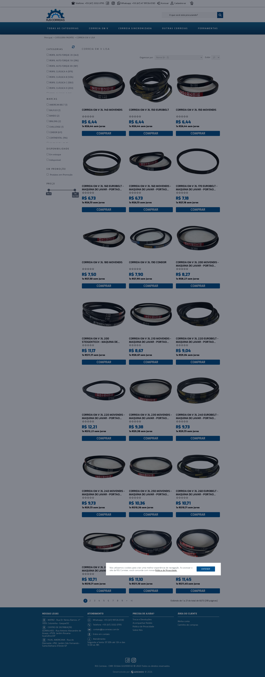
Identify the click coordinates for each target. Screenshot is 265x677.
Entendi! (206, 569)
